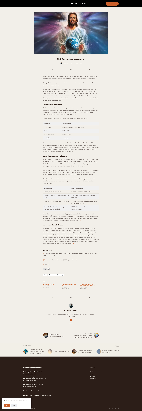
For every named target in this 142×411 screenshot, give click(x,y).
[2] (80, 220)
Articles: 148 (71, 324)
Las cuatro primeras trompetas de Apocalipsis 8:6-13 (110, 351)
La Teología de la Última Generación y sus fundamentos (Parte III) (34, 373)
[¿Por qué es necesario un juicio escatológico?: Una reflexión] (74, 351)
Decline (13, 405)
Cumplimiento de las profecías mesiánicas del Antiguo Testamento (87, 285)
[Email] (89, 70)
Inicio (61, 3)
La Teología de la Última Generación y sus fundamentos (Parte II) (34, 379)
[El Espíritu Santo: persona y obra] (50, 351)
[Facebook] (52, 70)
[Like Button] (45, 269)
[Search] (103, 3)
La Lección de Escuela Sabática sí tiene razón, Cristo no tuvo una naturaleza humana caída (36, 351)
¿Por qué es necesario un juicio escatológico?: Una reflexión (85, 351)
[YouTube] (118, 408)
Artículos (74, 3)
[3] (73, 243)
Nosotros (82, 3)
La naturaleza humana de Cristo (32, 391)
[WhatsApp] (71, 70)
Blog (66, 3)
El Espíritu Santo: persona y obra (61, 351)
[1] (62, 100)
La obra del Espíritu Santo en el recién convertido (37, 395)
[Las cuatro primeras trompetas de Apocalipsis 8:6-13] (99, 351)
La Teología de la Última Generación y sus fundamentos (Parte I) (34, 385)
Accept (7, 405)
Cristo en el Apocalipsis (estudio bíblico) (69, 285)
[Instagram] (115, 408)
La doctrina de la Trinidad (48, 284)
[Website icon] (71, 320)
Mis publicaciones (112, 4)
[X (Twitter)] (112, 408)
